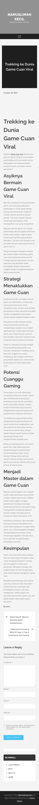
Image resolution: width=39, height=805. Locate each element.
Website (7, 713)
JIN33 (10, 769)
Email (6, 701)
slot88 (10, 777)
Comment (8, 662)
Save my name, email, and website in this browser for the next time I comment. (20, 727)
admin (8, 606)
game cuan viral (17, 154)
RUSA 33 (11, 773)
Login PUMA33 (14, 765)
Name (7, 689)
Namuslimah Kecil (25, 795)
